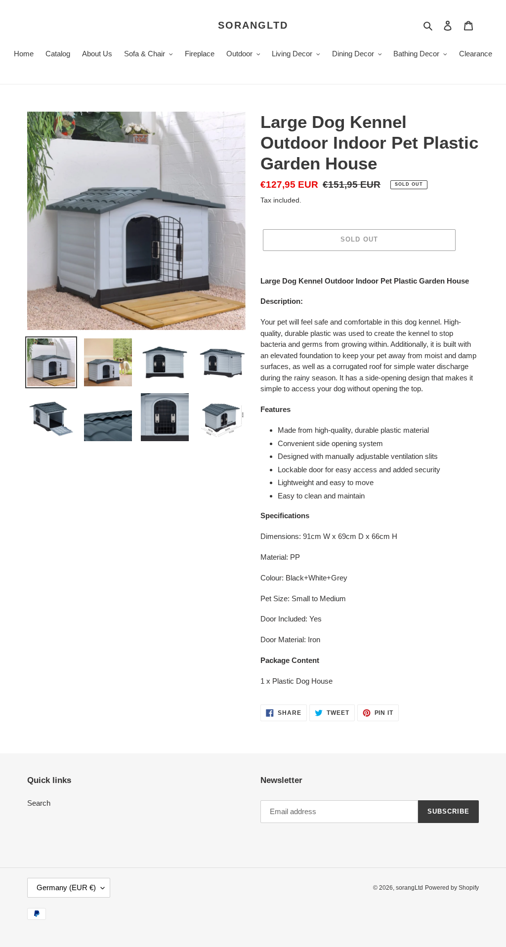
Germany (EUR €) (66, 887)
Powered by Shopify (452, 887)
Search (38, 803)
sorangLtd (253, 25)
